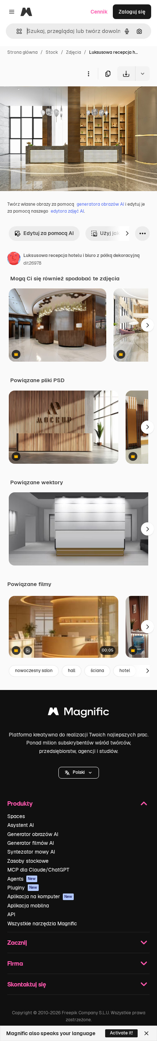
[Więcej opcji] (88, 73)
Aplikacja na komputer (39, 896)
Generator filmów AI (30, 843)
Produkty (19, 803)
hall (71, 671)
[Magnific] (78, 713)
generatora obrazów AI (100, 204)
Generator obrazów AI (32, 834)
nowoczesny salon (34, 671)
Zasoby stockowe (28, 861)
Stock (52, 52)
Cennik (99, 11)
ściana (97, 671)
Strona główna (22, 52)
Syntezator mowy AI (31, 851)
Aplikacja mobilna (28, 905)
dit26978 (32, 263)
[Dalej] (127, 233)
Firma (15, 963)
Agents (21, 879)
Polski (79, 772)
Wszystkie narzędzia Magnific (42, 923)
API (11, 914)
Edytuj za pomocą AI (48, 233)
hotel (124, 671)
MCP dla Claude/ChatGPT (38, 869)
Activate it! (121, 1033)
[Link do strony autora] (13, 259)
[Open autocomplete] (16, 31)
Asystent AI (20, 825)
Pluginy (22, 887)
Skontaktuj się (26, 984)
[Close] (146, 1033)
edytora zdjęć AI (67, 211)
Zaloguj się (132, 11)
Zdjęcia (73, 52)
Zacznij (17, 942)
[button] (78, 773)
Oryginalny (50, 97)
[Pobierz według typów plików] (142, 73)
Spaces (16, 816)
